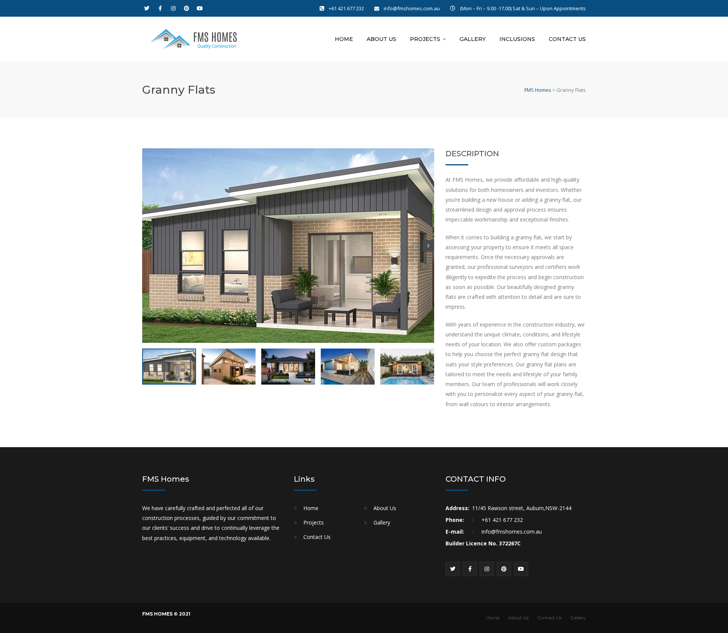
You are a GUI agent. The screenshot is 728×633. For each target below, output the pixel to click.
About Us (381, 39)
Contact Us (567, 39)
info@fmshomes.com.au (412, 8)
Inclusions (517, 39)
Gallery (473, 39)
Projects (425, 39)
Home (344, 39)
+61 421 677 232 (347, 8)
